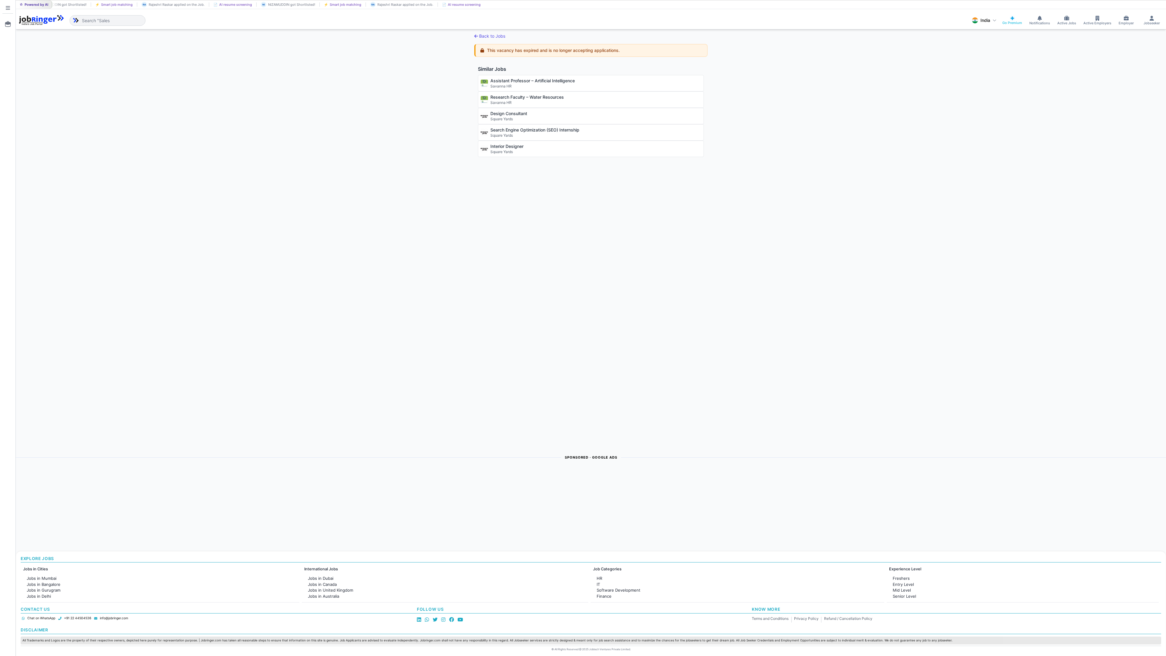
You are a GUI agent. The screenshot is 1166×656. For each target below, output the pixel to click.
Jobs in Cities (35, 569)
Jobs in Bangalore (43, 584)
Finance (604, 596)
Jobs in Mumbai (41, 578)
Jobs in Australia (323, 596)
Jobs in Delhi (39, 596)
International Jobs (321, 569)
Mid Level (902, 590)
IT (598, 584)
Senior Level (904, 596)
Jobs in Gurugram (43, 590)
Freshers (901, 578)
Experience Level (905, 569)
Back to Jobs (492, 36)
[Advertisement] (198, 505)
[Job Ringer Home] (41, 20)
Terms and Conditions (770, 618)
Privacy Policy (806, 618)
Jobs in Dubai (320, 578)
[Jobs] (6, 24)
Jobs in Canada (322, 584)
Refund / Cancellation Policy (848, 618)
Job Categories (607, 569)
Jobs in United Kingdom (330, 590)
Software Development (618, 590)
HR (599, 578)
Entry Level (903, 584)
